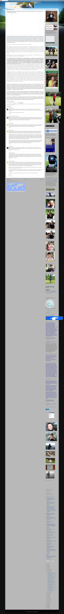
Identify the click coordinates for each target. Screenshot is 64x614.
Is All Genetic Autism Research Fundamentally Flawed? (51, 577)
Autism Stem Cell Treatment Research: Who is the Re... (51, 580)
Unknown (10, 123)
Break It (48, 554)
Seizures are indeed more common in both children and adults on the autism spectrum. (51, 179)
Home (25, 179)
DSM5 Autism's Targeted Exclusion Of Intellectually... (52, 575)
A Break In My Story (49, 544)
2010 (47, 603)
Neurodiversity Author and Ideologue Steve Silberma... (52, 588)
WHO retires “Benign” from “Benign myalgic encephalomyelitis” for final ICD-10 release (51, 518)
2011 (47, 602)
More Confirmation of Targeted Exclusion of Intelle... (51, 590)
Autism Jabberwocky (50, 534)
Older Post (42, 179)
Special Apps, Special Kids (13, 116)
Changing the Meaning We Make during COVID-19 (51, 514)
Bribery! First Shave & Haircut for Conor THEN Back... (51, 584)
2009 (47, 604)
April (48, 597)
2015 (47, 565)
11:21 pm (10, 113)
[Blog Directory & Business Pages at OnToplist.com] (51, 404)
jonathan (10, 146)
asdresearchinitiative (50, 531)
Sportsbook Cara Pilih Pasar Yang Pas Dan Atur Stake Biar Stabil (51, 503)
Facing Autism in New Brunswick (16, 4)
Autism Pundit (49, 540)
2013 (47, 567)
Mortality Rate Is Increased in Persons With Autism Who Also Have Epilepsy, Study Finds (51, 551)
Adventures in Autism (50, 521)
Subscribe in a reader (49, 490)
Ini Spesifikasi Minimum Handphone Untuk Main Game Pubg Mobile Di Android (51, 526)
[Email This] (19, 102)
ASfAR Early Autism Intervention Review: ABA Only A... (51, 586)
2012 (47, 568)
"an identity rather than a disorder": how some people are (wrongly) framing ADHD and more (51, 499)
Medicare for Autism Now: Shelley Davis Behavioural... (51, 573)
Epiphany (48, 505)
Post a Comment (10, 175)
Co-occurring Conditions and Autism (51, 532)
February (48, 599)
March (48, 598)
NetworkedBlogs (51, 412)
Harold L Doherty (48, 291)
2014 (47, 566)
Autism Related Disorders (50, 549)
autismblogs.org (48, 312)
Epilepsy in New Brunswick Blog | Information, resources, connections (51, 557)
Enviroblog (48, 553)
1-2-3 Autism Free (49, 543)
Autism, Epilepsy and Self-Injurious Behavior (50, 546)
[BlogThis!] (20, 102)
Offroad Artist (11, 161)
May (48, 596)
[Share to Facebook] (21, 102)
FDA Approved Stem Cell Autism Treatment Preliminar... (51, 582)
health (49, 416)
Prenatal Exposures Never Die (51, 537)
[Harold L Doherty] (54, 319)
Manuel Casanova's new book (50, 529)
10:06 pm (10, 158)
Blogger (37, 611)
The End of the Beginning (50, 535)
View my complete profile (49, 494)
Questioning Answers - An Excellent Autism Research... (52, 579)
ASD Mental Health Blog (50, 513)
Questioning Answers (50, 497)
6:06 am (10, 127)
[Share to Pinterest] (22, 102)
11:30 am (10, 150)
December (48, 569)
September (49, 591)
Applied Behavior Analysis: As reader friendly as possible (51, 524)
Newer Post (9, 179)
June (48, 595)
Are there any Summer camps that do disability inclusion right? (51, 541)
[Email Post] (17, 102)
